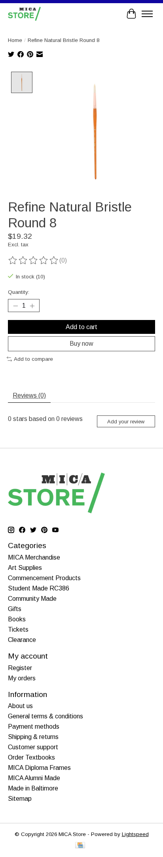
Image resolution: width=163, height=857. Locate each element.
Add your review (125, 422)
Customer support (33, 747)
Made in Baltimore (33, 788)
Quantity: (18, 292)
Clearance (22, 639)
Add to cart (81, 327)
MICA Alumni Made (34, 778)
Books (17, 619)
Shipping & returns (33, 736)
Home (15, 40)
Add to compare (33, 359)
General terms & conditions (45, 716)
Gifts (14, 609)
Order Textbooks (31, 757)
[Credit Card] (80, 845)
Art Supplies (25, 567)
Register (20, 668)
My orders (22, 678)
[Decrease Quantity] (15, 306)
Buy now (81, 343)
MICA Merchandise (34, 557)
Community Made (32, 598)
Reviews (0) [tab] (29, 395)
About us (20, 706)
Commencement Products (44, 578)
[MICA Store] (24, 14)
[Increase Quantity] (32, 306)
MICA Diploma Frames (39, 767)
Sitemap (20, 798)
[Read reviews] (33, 260)
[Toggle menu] (147, 14)
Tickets (18, 629)
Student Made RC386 (38, 588)
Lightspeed (135, 834)
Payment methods (33, 726)
